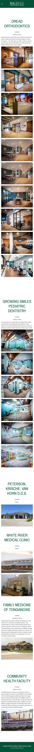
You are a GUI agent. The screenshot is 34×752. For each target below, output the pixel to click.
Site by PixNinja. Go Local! (17, 748)
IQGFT (29, 746)
